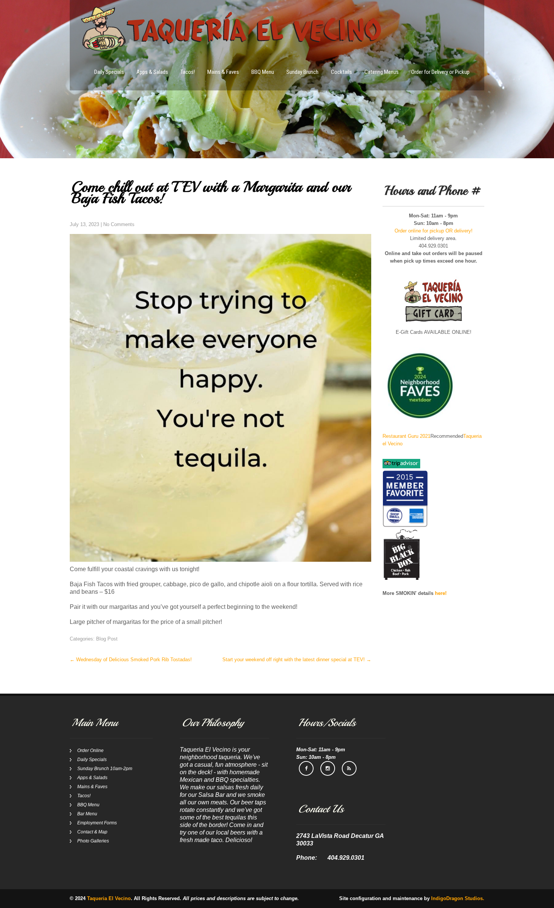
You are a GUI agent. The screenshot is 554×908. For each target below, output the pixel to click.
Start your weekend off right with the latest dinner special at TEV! (296, 659)
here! (441, 593)
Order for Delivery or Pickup (440, 72)
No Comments (119, 224)
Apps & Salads (152, 72)
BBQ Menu (262, 72)
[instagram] (327, 768)
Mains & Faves (223, 72)
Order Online (90, 750)
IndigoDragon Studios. (457, 898)
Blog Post (107, 639)
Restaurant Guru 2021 (406, 436)
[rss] (349, 768)
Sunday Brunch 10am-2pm (104, 768)
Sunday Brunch (302, 72)
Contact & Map (92, 832)
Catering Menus (381, 72)
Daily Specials (109, 72)
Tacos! (188, 72)
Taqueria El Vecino (109, 898)
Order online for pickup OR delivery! (434, 231)
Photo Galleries (93, 841)
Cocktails (341, 72)
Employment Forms (97, 822)
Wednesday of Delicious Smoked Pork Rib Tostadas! (131, 659)
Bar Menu (87, 813)
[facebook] (306, 768)
